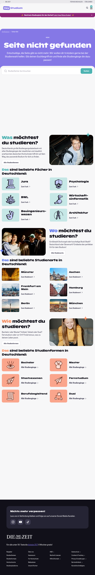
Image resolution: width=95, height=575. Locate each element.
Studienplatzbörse (12, 566)
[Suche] (87, 8)
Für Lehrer (88, 2)
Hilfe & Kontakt (54, 559)
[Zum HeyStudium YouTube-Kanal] (20, 522)
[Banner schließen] (91, 15)
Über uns (31, 552)
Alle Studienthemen (11, 162)
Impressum (31, 555)
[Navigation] (91, 8)
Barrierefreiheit (76, 562)
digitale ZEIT (33, 544)
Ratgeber (9, 552)
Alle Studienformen (11, 343)
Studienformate (11, 559)
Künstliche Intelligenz (78, 566)
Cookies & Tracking (77, 555)
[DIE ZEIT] (3, 2)
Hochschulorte (11, 562)
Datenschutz (75, 552)
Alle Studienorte (57, 253)
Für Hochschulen (76, 2)
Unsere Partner (33, 566)
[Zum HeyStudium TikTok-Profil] (28, 522)
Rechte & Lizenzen (55, 555)
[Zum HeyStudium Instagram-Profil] (13, 522)
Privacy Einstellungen (78, 559)
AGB (51, 552)
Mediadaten (32, 562)
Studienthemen (11, 555)
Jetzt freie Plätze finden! (62, 15)
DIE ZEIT (8, 2)
